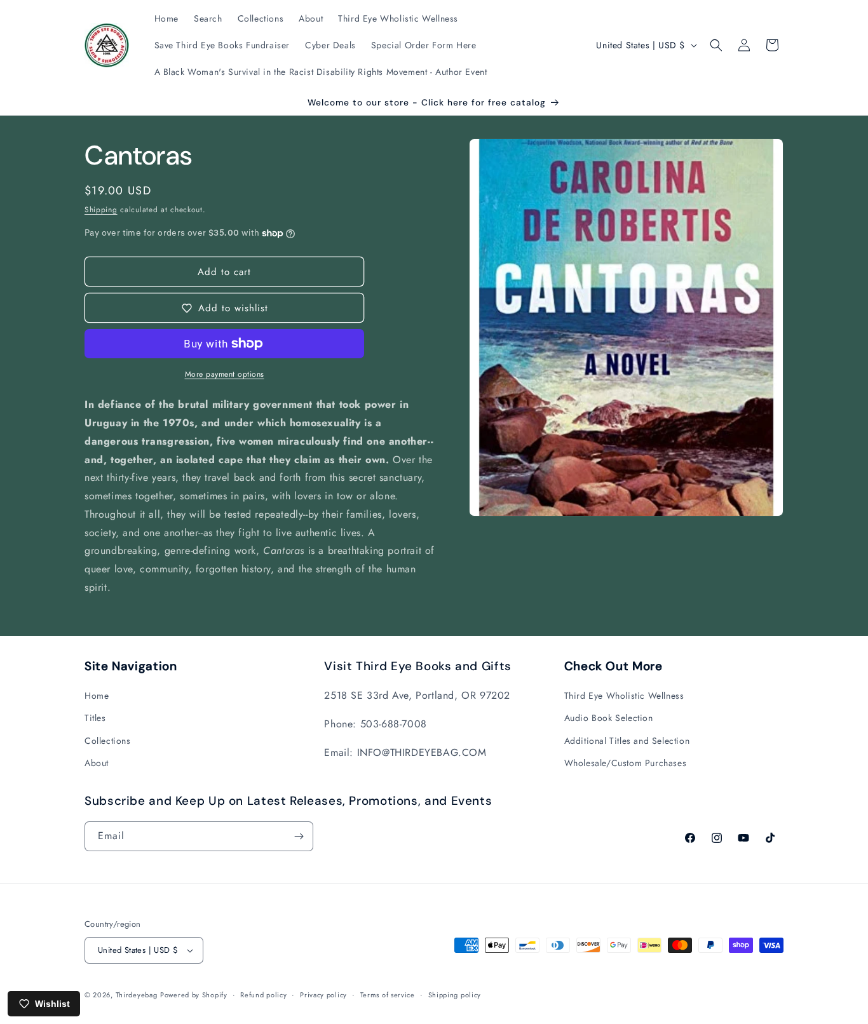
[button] (716, 45)
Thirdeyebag (137, 995)
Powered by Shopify (193, 995)
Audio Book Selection (608, 717)
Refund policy (263, 995)
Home (97, 695)
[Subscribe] (299, 836)
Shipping (101, 209)
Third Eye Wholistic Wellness (624, 695)
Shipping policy (455, 995)
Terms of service (387, 995)
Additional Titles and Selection (627, 740)
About (97, 763)
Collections (108, 740)
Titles (95, 717)
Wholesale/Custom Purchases (625, 763)
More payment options (224, 374)
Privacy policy (323, 995)
